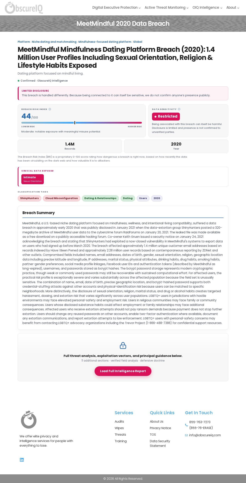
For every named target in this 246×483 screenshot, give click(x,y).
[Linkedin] (22, 460)
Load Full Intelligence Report (123, 371)
